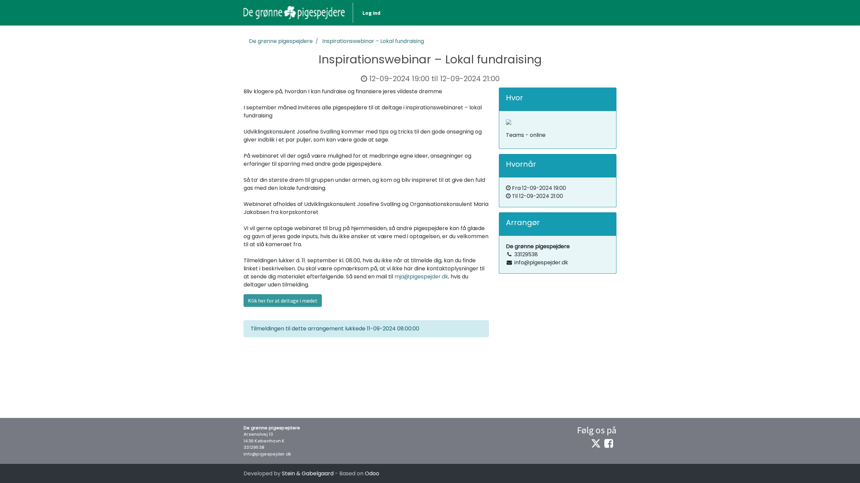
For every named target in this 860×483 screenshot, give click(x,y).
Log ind (371, 12)
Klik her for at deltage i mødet (282, 300)
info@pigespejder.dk (268, 454)
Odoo (372, 473)
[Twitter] (596, 443)
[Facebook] (608, 443)
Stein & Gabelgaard (308, 473)
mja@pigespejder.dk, (421, 276)
